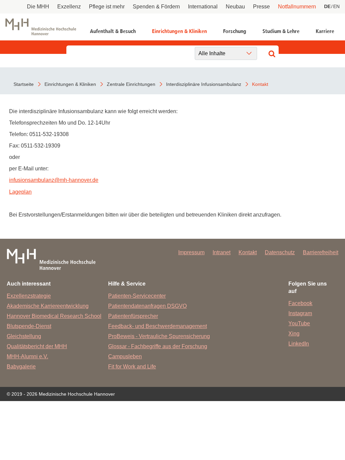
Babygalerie (21, 366)
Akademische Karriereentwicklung (48, 306)
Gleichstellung (24, 336)
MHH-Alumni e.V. (27, 356)
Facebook (300, 303)
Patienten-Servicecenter (137, 296)
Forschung (234, 31)
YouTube (299, 323)
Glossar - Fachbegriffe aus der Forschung (157, 346)
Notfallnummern (297, 6)
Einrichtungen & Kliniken (179, 31)
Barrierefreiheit (320, 252)
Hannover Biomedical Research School (54, 316)
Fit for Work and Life (132, 366)
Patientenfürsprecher (133, 316)
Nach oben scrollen (309, 425)
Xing (294, 333)
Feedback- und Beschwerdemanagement (157, 326)
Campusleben (125, 356)
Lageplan (20, 192)
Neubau (235, 6)
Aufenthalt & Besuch (113, 31)
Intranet (221, 252)
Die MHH (38, 6)
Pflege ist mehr (107, 6)
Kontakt (248, 252)
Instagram (300, 313)
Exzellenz (69, 6)
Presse (261, 6)
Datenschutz (280, 252)
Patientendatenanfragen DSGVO (147, 306)
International (203, 6)
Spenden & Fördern (156, 6)
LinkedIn (298, 344)
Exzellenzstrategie (29, 296)
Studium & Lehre (281, 31)
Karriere (325, 31)
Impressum (191, 252)
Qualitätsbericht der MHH (37, 346)
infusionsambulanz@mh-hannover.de (53, 180)
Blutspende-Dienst (29, 326)
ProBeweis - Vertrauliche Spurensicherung (159, 336)
